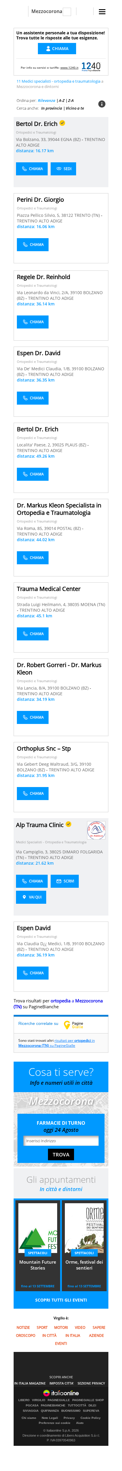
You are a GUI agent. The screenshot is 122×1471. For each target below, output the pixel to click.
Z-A (71, 100)
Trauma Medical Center (49, 589)
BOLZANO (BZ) (75, 688)
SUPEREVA (91, 1410)
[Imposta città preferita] (21, 11)
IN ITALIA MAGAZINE (30, 1383)
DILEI (92, 1405)
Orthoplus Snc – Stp (44, 748)
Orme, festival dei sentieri (84, 1265)
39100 (76, 292)
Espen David (34, 928)
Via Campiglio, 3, (32, 852)
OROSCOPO (25, 1335)
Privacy (69, 1417)
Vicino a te (75, 108)
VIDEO (80, 1327)
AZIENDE (96, 1335)
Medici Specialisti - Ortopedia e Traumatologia (51, 842)
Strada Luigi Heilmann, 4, (42, 604)
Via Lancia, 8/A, (32, 688)
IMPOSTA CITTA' (61, 1383)
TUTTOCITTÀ (77, 1405)
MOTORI (61, 1327)
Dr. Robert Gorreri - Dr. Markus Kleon (59, 668)
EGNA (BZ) (71, 139)
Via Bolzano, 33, (32, 139)
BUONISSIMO (71, 1410)
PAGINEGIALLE (59, 1400)
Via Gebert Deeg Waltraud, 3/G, (48, 764)
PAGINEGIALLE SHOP (88, 1400)
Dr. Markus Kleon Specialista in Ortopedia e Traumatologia (59, 509)
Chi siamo (29, 1417)
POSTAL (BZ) (69, 528)
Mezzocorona (46, 11)
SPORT (42, 1327)
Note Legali (50, 1417)
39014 (50, 528)
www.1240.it (69, 67)
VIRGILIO (38, 1400)
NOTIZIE (23, 1327)
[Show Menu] (102, 11)
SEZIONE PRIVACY (91, 1383)
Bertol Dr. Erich (37, 429)
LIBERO (24, 1400)
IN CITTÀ (49, 1335)
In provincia (51, 108)
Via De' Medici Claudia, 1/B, (44, 368)
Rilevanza (46, 100)
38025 (55, 852)
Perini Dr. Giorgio (40, 199)
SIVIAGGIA (30, 1410)
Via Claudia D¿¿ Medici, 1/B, (44, 943)
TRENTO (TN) (87, 215)
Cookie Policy (91, 1417)
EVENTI (61, 1343)
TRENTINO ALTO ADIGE (39, 221)
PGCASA (32, 1405)
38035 (73, 604)
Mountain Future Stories (37, 1265)
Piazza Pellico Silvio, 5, (39, 215)
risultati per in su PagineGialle (56, 1043)
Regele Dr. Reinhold (43, 277)
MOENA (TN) (93, 604)
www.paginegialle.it (78, 1024)
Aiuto (80, 1422)
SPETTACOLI (37, 1253)
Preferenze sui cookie (54, 1422)
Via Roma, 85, (30, 528)
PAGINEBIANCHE (53, 1405)
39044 (54, 139)
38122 (67, 215)
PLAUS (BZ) (76, 445)
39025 (58, 445)
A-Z (62, 100)
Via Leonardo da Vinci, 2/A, (43, 292)
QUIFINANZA (50, 1410)
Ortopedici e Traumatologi (36, 132)
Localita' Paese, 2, (34, 445)
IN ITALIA (72, 1335)
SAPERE (99, 1327)
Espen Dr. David (38, 353)
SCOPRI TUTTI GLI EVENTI (61, 1300)
